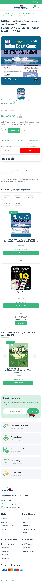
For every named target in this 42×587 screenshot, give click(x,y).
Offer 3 (30, 198)
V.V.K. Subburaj (24, 100)
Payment (4, 518)
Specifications (18, 171)
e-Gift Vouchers (27, 544)
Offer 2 (18, 198)
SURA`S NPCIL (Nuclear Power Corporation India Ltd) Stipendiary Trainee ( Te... (18, 371)
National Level (23, 16)
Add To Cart (22, 253)
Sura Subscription (28, 551)
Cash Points (26, 547)
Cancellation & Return (8, 525)
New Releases (5, 547)
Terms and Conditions (29, 529)
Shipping (4, 522)
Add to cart (14, 131)
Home (7, 13)
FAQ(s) (3, 529)
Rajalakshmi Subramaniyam (10, 100)
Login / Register (36, 2)
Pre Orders (4, 555)
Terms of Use (26, 525)
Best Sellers (5, 551)
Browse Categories (7, 544)
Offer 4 (7, 203)
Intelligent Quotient (21, 292)
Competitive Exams (9, 16)
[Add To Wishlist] (23, 130)
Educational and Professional (21, 13)
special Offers (5, 558)
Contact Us (25, 518)
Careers (24, 533)
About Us (25, 522)
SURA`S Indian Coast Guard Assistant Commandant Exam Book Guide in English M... (21, 240)
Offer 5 (18, 203)
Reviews (28, 171)
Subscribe (33, 411)
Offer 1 (6, 198)
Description (6, 171)
